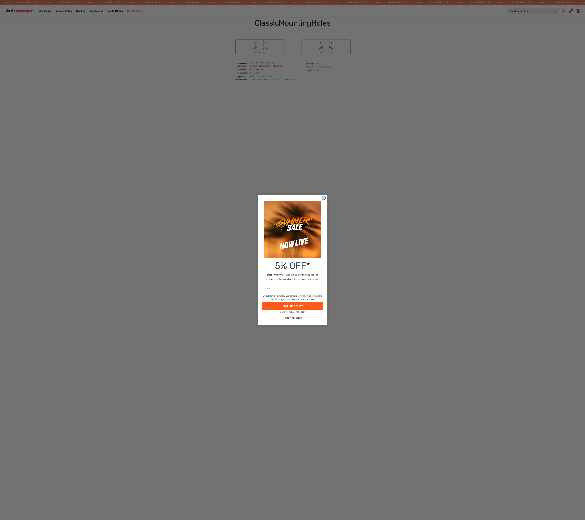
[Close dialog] (324, 198)
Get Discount (292, 306)
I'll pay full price (292, 318)
